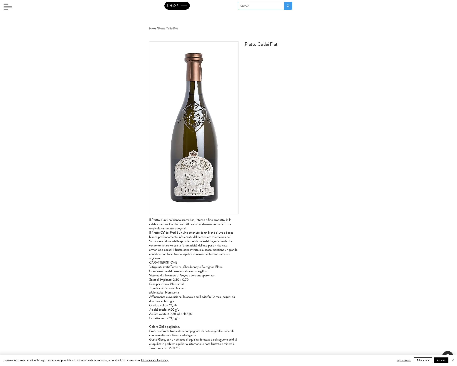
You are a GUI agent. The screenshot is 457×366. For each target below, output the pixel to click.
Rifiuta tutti (423, 360)
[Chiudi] (453, 360)
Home (152, 28)
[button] (8, 7)
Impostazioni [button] (404, 360)
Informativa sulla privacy (155, 360)
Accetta (441, 360)
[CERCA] (288, 6)
